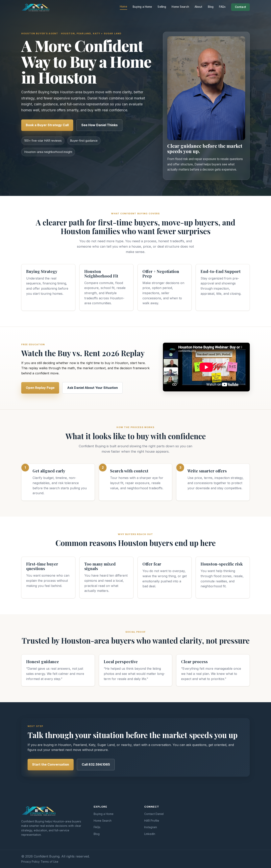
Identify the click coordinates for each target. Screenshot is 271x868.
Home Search (180, 6)
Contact (240, 7)
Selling (162, 6)
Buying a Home (142, 6)
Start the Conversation (50, 764)
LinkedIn (149, 834)
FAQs (222, 6)
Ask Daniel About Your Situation (92, 388)
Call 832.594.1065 (96, 764)
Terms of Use (49, 861)
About (198, 6)
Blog (211, 6)
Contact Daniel (154, 814)
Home (123, 6)
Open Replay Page (40, 388)
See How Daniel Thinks (99, 125)
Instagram (150, 827)
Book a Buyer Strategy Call (47, 125)
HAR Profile (151, 820)
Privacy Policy (30, 861)
